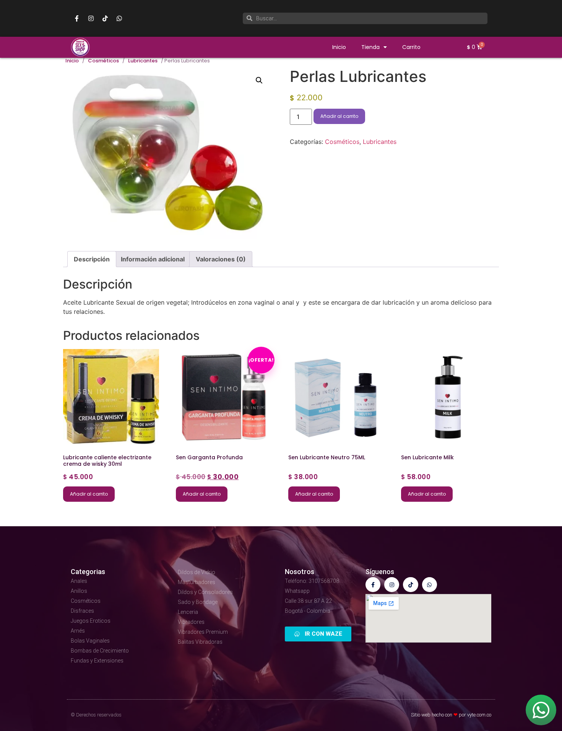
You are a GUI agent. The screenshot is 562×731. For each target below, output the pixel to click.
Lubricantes (143, 61)
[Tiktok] (105, 18)
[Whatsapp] (119, 18)
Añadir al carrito (339, 116)
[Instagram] (91, 18)
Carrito (411, 47)
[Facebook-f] (77, 18)
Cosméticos (103, 61)
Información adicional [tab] (153, 259)
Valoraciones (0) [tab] (221, 259)
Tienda (370, 47)
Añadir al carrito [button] (89, 494)
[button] (259, 80)
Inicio (339, 47)
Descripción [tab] (92, 259)
